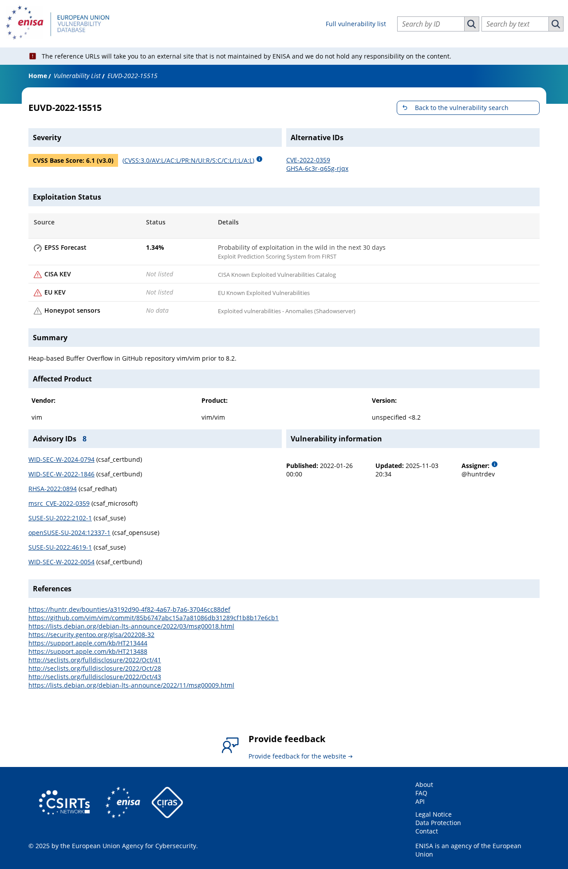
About (424, 784)
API (420, 801)
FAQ (421, 793)
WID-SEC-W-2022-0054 (61, 562)
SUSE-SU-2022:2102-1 (60, 518)
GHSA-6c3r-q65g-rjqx (317, 168)
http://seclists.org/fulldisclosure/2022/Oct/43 (94, 676)
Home (37, 75)
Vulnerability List (77, 75)
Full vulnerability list (356, 24)
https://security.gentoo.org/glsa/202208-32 (91, 634)
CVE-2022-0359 (308, 160)
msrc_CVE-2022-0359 (59, 503)
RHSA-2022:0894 (52, 488)
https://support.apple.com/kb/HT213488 (87, 651)
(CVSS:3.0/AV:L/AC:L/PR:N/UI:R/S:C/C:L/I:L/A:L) (188, 160)
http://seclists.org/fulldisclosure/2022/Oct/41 (94, 660)
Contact (426, 831)
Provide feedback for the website (297, 756)
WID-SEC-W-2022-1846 (61, 474)
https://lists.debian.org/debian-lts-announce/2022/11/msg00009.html (131, 685)
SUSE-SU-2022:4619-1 (60, 547)
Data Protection (438, 822)
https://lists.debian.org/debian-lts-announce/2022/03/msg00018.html (131, 626)
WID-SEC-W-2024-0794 (61, 459)
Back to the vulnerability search (462, 107)
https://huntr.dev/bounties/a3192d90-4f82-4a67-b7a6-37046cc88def (129, 609)
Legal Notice (433, 814)
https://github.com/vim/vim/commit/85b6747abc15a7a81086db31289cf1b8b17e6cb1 (153, 617)
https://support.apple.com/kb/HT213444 (87, 643)
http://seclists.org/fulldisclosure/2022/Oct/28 (94, 668)
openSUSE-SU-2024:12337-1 (69, 532)
